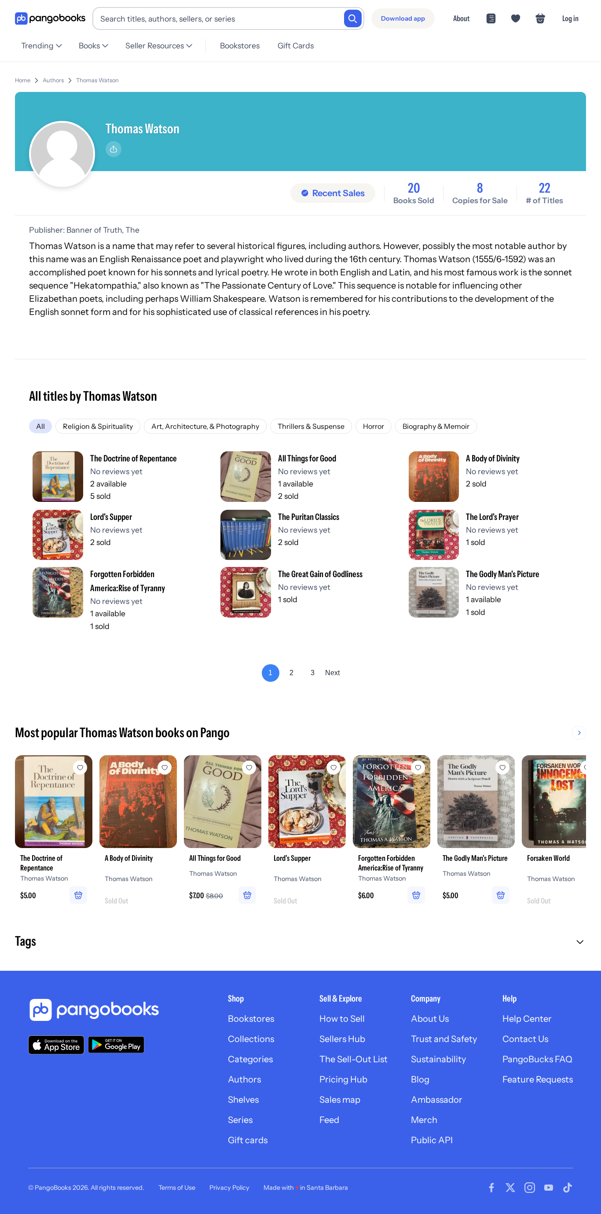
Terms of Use (176, 1188)
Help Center (527, 1018)
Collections (251, 1039)
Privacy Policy (229, 1188)
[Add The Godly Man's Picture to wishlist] (502, 768)
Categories (250, 1059)
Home (22, 80)
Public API (432, 1140)
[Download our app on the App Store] (56, 1044)
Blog (420, 1079)
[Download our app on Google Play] (116, 1044)
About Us (430, 1018)
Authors (53, 80)
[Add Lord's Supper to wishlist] (333, 768)
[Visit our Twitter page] (510, 1187)
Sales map (339, 1099)
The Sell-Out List (353, 1059)
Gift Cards (296, 45)
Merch (424, 1120)
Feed (329, 1120)
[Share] (113, 149)
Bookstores (240, 45)
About (461, 18)
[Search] (353, 18)
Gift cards (248, 1140)
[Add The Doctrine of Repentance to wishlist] (80, 768)
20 (414, 188)
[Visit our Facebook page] (491, 1187)
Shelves (243, 1099)
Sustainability (438, 1059)
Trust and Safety (444, 1039)
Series (240, 1120)
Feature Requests (537, 1079)
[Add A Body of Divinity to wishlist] (165, 768)
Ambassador (436, 1099)
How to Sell (342, 1018)
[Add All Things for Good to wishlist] (249, 768)
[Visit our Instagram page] (529, 1187)
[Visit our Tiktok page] (567, 1187)
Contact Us (525, 1039)
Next (332, 672)
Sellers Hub (342, 1039)
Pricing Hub (343, 1079)
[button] (300, 942)
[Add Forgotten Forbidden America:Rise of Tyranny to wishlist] (418, 768)
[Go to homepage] (50, 18)
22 (544, 188)
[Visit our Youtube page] (548, 1187)
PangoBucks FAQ (537, 1059)
